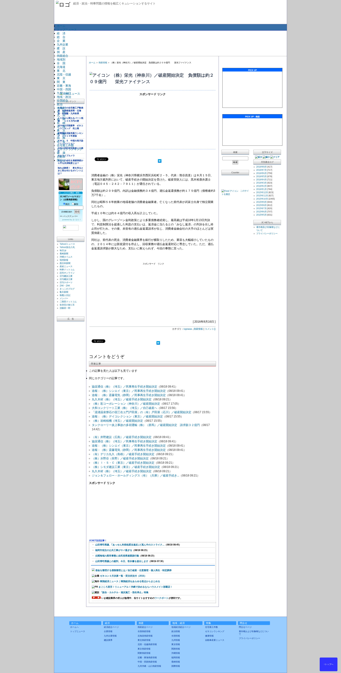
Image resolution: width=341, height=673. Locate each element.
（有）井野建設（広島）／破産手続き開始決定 (121, 437)
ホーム (61, 25)
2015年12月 (262, 192)
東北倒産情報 (144, 640)
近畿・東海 (64, 85)
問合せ (61, 160)
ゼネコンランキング (69, 149)
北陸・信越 (64, 74)
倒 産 (61, 52)
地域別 (61, 59)
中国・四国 (64, 89)
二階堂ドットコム (68, 301)
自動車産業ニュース (214, 640)
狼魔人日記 (65, 295)
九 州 (61, 115)
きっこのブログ (67, 289)
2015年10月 (262, 199)
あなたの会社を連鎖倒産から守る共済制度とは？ (70, 162)
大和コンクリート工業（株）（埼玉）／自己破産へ (124, 407)
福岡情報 (175, 657)
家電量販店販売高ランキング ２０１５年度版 (70, 134)
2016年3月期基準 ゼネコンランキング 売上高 (70, 127)
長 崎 (61, 122)
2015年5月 (261, 215)
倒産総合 (62, 55)
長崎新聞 (64, 253)
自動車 (61, 156)
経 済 (61, 33)
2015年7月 (261, 208)
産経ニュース (66, 266)
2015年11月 (262, 195)
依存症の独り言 (67, 305)
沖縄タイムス (66, 257)
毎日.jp (63, 250)
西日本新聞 (65, 263)
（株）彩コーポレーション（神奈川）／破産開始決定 (126, 403)
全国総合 (62, 100)
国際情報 (175, 666)
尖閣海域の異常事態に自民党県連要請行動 (117, 555)
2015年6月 (261, 211)
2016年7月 (261, 170)
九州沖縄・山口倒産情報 (149, 666)
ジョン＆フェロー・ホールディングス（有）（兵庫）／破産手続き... (135, 475)
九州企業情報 (110, 636)
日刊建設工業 (66, 276)
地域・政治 (64, 96)
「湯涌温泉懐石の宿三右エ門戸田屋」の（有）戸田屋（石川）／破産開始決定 (141, 412)
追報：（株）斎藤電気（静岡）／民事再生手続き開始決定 (129, 395)
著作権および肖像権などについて (254, 632)
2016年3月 (261, 183)
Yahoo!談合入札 (67, 247)
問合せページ (245, 627)
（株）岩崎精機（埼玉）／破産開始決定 (117, 420)
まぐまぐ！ (76, 220)
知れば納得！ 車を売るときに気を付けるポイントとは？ (70, 171)
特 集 (61, 141)
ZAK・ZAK (65, 285)
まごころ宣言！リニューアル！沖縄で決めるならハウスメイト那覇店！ (135, 586)
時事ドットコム (67, 269)
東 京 (61, 78)
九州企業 (62, 44)
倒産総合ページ (145, 627)
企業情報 (108, 631)
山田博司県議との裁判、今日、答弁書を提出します (121, 561)
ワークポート (161, 598)
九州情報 (175, 640)
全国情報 (175, 636)
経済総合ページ (111, 627)
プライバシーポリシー (267, 233)
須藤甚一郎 (65, 308)
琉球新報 (64, 260)
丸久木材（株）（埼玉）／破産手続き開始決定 (121, 399)
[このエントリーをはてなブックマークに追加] (159, 161)
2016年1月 (261, 189)
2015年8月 (261, 205)
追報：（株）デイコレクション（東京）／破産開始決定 (127, 416)
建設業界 (108, 640)
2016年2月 (261, 186)
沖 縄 (61, 126)
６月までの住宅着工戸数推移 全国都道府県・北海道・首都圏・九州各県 (70, 111)
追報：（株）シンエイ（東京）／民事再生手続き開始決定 (129, 390)
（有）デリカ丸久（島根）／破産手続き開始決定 (123, 454)
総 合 (61, 37)
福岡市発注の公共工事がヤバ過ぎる (113, 550)
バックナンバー (70, 216)
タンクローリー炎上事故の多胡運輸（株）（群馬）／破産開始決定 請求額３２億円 (146, 424)
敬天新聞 (64, 292)
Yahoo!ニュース (67, 244)
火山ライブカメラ (66, 155)
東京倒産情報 (144, 649)
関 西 (61, 134)
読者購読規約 (66, 212)
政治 (60, 104)
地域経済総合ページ (181, 627)
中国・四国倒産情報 (147, 662)
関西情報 (175, 649)
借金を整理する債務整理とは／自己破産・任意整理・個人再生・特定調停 (133, 570)
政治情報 (175, 631)
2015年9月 (261, 202)
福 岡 (61, 119)
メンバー (64, 298)
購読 (67, 204)
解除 (76, 204)
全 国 (61, 63)
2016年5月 (261, 176)
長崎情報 (175, 662)
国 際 (61, 137)
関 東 (61, 81)
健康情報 (209, 636)
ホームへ (74, 627)
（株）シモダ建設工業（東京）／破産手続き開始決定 (126, 466)
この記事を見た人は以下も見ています (113, 370)
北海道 (61, 66)
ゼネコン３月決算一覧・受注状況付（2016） (123, 575)
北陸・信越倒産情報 (147, 644)
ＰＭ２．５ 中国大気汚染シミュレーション (70, 142)
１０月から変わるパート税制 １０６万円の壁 (70, 119)
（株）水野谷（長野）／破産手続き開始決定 (120, 458)
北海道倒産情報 (145, 636)
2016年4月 (261, 179)
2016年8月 (261, 167)
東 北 (61, 70)
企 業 (61, 40)
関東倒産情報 (144, 653)
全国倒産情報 (144, 631)
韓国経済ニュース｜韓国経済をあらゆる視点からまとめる (130, 581)
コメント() (210, 329)
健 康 (61, 152)
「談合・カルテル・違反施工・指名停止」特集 (124, 592)
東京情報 (175, 644)
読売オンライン (67, 273)
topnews (188, 329)
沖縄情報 (175, 653)
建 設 (61, 48)
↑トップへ (328, 664)
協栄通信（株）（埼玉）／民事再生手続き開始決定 (124, 386)
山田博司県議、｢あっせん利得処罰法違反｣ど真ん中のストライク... (129, 544)
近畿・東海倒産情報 (147, 657)
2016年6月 (261, 173)
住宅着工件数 (65, 145)
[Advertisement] (170, 43)
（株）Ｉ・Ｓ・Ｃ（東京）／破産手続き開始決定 (123, 462)
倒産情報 (103, 62)
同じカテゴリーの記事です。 (107, 378)
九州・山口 (64, 93)
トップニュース (67, 29)
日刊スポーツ (66, 282)
